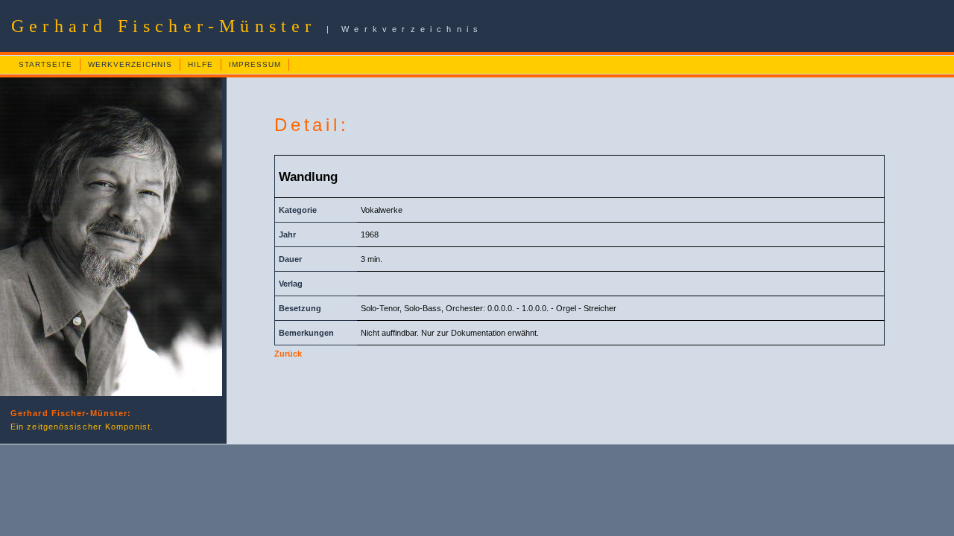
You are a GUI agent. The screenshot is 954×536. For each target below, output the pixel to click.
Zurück (288, 353)
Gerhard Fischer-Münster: (70, 413)
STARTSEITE (45, 64)
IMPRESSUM (255, 64)
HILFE (200, 64)
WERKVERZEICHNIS (130, 64)
